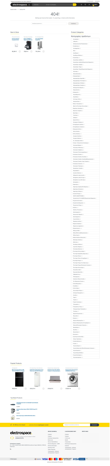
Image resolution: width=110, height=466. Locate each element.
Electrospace (14, 458)
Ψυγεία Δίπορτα (76, 345)
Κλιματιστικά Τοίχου (77, 205)
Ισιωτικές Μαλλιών (77, 172)
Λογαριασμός (90, 1)
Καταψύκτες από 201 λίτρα (78, 177)
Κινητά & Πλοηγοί (76, 193)
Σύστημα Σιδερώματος (78, 292)
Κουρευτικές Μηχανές (77, 214)
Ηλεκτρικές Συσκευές (15, 36)
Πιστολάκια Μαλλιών (77, 249)
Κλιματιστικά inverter (77, 200)
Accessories (75, 39)
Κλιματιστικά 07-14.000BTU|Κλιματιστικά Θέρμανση (84, 198)
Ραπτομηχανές (76, 276)
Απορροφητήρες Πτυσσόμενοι (79, 80)
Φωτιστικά (75, 334)
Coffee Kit (75, 41)
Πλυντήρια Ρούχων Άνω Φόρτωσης (80, 262)
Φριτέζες (75, 329)
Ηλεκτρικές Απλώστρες (78, 147)
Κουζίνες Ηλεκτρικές (77, 209)
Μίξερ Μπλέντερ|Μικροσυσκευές (80, 232)
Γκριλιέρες (75, 115)
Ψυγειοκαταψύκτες (77, 357)
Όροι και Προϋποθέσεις (53, 441)
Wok (74, 50)
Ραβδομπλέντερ (76, 274)
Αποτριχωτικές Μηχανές (78, 87)
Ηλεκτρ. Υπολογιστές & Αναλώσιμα (80, 142)
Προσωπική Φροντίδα (77, 272)
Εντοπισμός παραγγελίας (53, 438)
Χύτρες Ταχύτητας (77, 338)
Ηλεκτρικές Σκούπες (77, 154)
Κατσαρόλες (75, 182)
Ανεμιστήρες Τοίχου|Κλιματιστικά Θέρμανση (82, 69)
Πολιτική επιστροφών (52, 445)
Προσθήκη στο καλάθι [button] (19, 51)
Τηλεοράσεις (76, 304)
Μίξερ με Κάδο (76, 230)
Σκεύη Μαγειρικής (77, 283)
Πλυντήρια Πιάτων (77, 255)
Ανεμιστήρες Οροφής (77, 64)
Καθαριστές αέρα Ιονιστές (78, 175)
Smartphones (76, 46)
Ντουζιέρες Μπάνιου (77, 244)
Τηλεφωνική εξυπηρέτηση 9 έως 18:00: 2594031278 (21, 1)
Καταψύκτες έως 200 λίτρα (79, 179)
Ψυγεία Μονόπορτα (77, 355)
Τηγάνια (75, 299)
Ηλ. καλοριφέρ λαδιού (39, 36)
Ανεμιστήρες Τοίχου (77, 66)
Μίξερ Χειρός (76, 235)
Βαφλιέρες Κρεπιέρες (77, 108)
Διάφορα (75, 117)
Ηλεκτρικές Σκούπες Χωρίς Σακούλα (81, 161)
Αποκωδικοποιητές (77, 73)
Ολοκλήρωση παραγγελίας (70, 443)
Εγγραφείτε (94, 424)
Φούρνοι (75, 318)
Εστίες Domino (76, 131)
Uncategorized (76, 48)
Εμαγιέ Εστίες (76, 119)
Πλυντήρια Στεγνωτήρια (78, 267)
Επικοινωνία (50, 440)
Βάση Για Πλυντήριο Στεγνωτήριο (80, 106)
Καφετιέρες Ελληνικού (78, 189)
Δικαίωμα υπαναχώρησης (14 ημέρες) (55, 462)
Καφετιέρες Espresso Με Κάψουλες (80, 186)
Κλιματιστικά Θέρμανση (78, 202)
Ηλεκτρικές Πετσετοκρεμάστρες (80, 152)
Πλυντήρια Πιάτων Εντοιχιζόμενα (80, 258)
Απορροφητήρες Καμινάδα (78, 78)
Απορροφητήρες (76, 76)
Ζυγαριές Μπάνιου (77, 138)
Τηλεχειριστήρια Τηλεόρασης (79, 308)
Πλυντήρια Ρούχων (77, 260)
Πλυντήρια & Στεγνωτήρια (78, 251)
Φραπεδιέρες (76, 327)
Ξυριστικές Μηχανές (77, 246)
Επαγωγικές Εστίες (77, 129)
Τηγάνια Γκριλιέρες (77, 302)
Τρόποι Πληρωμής (51, 449)
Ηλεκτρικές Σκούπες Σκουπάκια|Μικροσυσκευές (83, 159)
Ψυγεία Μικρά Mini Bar (78, 352)
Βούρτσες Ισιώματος (77, 110)
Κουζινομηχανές (76, 212)
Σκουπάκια (75, 285)
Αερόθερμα (75, 53)
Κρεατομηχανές (76, 216)
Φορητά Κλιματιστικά (77, 313)
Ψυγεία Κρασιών (76, 350)
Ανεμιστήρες (75, 57)
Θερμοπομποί (76, 170)
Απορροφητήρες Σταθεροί (78, 83)
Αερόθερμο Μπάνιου (77, 55)
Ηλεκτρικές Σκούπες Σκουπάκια (79, 156)
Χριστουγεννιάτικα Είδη (78, 336)
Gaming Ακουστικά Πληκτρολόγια (80, 43)
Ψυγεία (74, 343)
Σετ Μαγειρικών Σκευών (78, 281)
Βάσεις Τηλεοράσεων (77, 103)
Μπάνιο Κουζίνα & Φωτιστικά (79, 237)
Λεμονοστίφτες (76, 219)
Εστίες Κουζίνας (76, 133)
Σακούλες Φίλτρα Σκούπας (79, 278)
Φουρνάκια (75, 315)
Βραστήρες (75, 112)
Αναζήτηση (73, 23)
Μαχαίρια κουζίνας (77, 221)
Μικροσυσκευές (76, 228)
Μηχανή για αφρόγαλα (78, 225)
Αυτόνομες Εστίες (77, 99)
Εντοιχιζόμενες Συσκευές (78, 126)
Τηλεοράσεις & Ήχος (77, 306)
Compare (50, 434)
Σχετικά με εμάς (51, 447)
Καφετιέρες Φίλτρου (77, 191)
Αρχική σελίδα (13, 9)
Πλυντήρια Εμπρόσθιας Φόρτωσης (80, 253)
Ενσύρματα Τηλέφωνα (77, 122)
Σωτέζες (75, 295)
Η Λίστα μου (67, 438)
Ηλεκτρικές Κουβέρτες (78, 149)
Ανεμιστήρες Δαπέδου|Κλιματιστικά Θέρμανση (83, 62)
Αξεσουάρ (75, 71)
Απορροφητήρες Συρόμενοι (79, 85)
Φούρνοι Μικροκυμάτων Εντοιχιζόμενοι (81, 322)
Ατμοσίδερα (75, 96)
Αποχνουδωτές (76, 89)
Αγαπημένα (97, 1)
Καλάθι (66, 440)
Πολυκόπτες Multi (76, 269)
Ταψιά (74, 297)
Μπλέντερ (75, 242)
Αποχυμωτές (75, 92)
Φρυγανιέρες (76, 332)
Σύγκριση (67, 445)
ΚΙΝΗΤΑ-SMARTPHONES (78, 195)
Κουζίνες (75, 207)
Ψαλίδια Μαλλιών (77, 341)
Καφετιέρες (26, 36)
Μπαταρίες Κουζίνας (77, 239)
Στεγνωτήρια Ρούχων (77, 290)
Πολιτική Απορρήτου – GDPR (54, 443)
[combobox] (38, 4)
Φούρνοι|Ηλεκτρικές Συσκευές (79, 325)
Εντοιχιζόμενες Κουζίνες (78, 124)
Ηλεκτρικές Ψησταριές (78, 166)
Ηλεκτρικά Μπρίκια (77, 145)
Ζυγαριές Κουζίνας (77, 136)
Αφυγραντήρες (76, 101)
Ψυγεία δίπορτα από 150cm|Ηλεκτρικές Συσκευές (83, 348)
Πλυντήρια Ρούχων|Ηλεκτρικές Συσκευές (82, 265)
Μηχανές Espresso (77, 223)
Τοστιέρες (75, 311)
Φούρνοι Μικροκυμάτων (78, 320)
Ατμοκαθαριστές (76, 94)
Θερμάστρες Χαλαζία (77, 168)
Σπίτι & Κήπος (76, 288)
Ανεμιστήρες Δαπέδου (77, 59)
